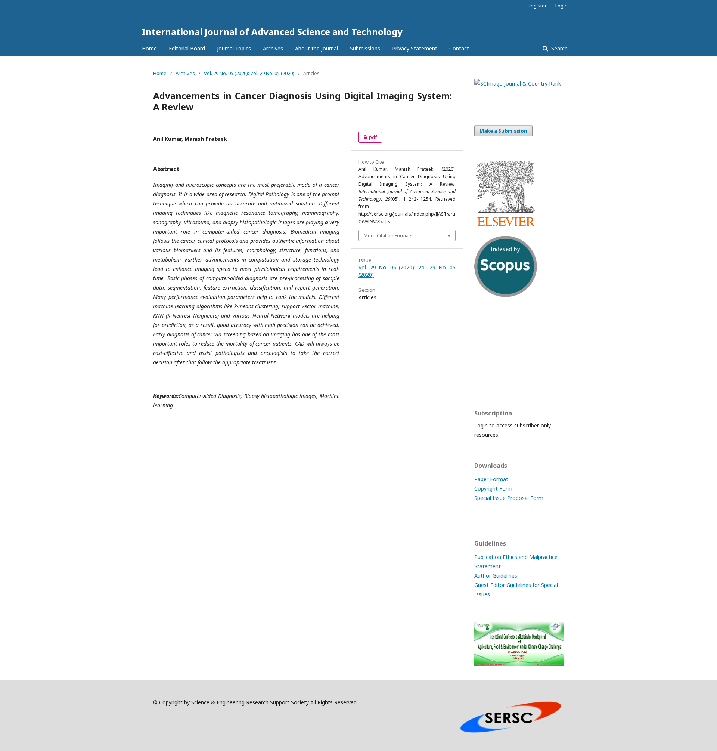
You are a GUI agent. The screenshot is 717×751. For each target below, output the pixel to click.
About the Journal (316, 48)
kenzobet (485, 324)
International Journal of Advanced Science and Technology (272, 31)
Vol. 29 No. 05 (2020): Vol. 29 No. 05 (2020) (249, 73)
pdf (367, 137)
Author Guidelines (495, 575)
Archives (273, 48)
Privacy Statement (414, 48)
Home (149, 48)
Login (561, 5)
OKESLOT (486, 338)
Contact (459, 48)
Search (559, 48)
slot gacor (486, 382)
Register (537, 5)
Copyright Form (493, 488)
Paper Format (491, 479)
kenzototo (487, 353)
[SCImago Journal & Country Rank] (517, 83)
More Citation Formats (388, 235)
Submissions (365, 48)
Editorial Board (187, 48)
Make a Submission (503, 130)
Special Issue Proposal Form (508, 497)
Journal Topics (234, 48)
